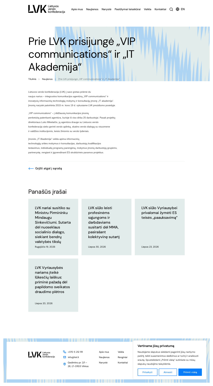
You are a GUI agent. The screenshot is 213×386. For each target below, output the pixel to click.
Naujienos (92, 9)
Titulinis (32, 79)
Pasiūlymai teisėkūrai (128, 9)
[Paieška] (171, 9)
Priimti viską (190, 372)
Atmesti (168, 372)
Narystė (106, 9)
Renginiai (122, 357)
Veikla (147, 9)
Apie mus (77, 9)
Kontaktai (160, 9)
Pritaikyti (147, 372)
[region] (169, 359)
